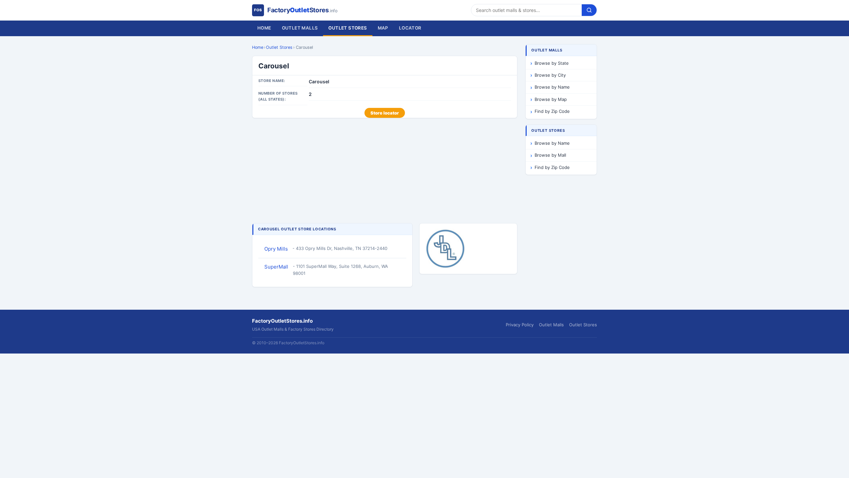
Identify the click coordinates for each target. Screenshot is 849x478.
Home (264, 28)
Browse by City (550, 75)
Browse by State (552, 63)
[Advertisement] (384, 171)
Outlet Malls (300, 28)
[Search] (589, 10)
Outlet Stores (347, 28)
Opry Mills (276, 249)
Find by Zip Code (552, 111)
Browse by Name (552, 87)
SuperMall (276, 267)
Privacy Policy (520, 324)
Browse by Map (551, 99)
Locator (410, 28)
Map (383, 28)
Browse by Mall (550, 155)
